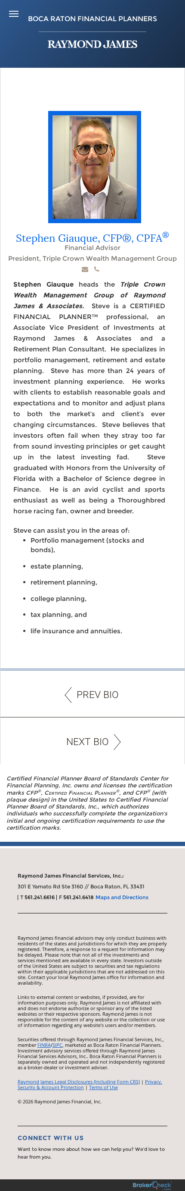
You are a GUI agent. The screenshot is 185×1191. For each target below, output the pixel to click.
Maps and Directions (122, 897)
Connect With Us (51, 1138)
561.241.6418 (78, 897)
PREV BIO (98, 695)
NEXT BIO (87, 742)
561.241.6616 (40, 897)
